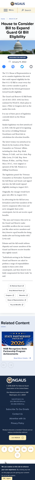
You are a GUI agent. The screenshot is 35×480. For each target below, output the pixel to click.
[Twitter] (22, 66)
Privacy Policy (17, 423)
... (15, 19)
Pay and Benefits (15, 305)
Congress (9, 295)
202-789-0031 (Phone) (17, 401)
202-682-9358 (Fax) (17, 404)
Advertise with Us (17, 418)
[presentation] (4, 365)
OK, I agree (7, 478)
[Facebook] (12, 66)
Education (22, 295)
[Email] (31, 66)
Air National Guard (16, 286)
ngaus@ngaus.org (17, 399)
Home (3, 19)
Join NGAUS (15, 438)
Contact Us (17, 414)
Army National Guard (15, 290)
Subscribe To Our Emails (17, 409)
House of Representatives (16, 300)
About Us (12, 19)
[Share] (3, 66)
